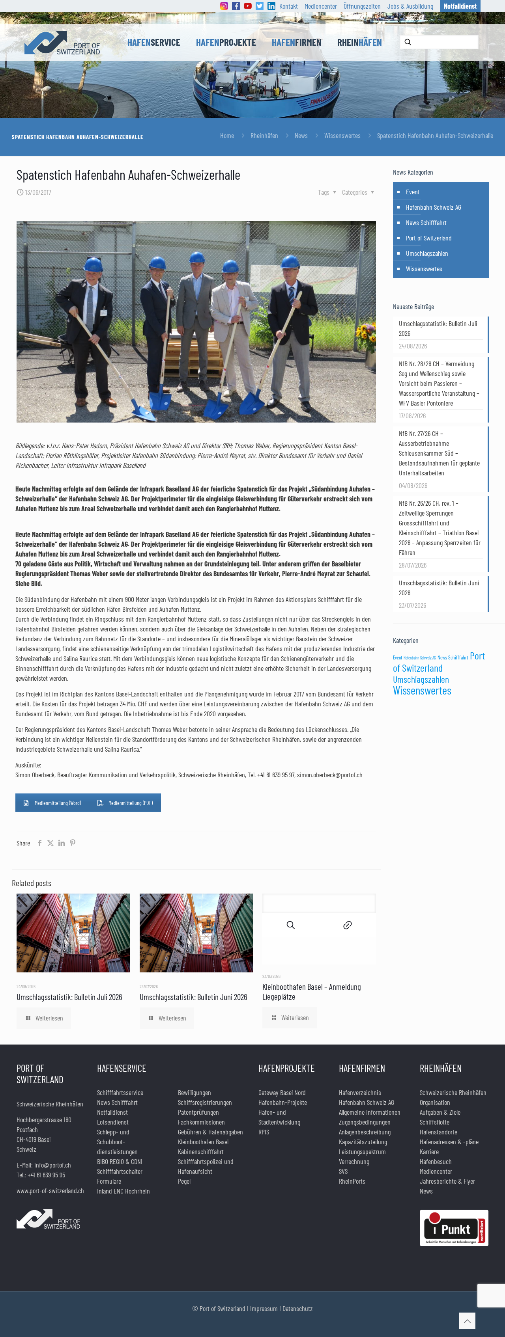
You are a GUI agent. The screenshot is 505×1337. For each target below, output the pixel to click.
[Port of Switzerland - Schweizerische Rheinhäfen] (62, 42)
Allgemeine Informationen (369, 1112)
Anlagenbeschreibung (365, 1131)
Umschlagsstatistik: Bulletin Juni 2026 (193, 997)
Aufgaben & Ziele (440, 1112)
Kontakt (288, 6)
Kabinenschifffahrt (201, 1151)
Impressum (264, 1308)
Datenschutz (297, 1308)
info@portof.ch (52, 1164)
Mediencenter (321, 6)
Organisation (435, 1102)
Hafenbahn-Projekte (282, 1102)
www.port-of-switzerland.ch (50, 1190)
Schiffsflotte (434, 1121)
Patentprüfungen (198, 1112)
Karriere (429, 1151)
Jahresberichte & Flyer (447, 1181)
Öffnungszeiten (362, 6)
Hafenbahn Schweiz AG (433, 207)
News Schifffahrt (426, 222)
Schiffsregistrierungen (205, 1102)
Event (413, 191)
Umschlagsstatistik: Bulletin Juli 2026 (69, 997)
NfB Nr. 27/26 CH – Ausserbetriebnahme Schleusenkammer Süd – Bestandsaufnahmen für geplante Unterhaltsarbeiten (439, 453)
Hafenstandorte (438, 1131)
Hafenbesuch (436, 1161)
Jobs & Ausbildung (410, 6)
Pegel (184, 1181)
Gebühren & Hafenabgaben (210, 1131)
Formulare (109, 1181)
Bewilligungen (194, 1092)
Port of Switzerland (429, 237)
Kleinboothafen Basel (203, 1141)
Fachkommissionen (201, 1121)
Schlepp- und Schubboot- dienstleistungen (117, 1141)
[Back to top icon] (467, 1321)
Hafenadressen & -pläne (449, 1141)
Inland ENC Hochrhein (123, 1190)
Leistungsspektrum (362, 1151)
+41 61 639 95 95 (46, 1174)
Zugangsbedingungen (365, 1121)
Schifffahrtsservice (120, 1092)
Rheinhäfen (264, 135)
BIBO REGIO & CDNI (119, 1161)
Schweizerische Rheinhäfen (453, 1092)
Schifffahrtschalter (119, 1171)
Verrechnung (354, 1161)
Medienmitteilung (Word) (58, 802)
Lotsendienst (113, 1121)
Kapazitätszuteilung (363, 1141)
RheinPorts (352, 1181)
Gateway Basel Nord (282, 1092)
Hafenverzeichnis (360, 1092)
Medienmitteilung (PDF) (130, 802)
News (301, 135)
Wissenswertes (342, 135)
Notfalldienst (112, 1112)
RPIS (263, 1131)
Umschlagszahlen (427, 253)
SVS (343, 1171)
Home (227, 135)
